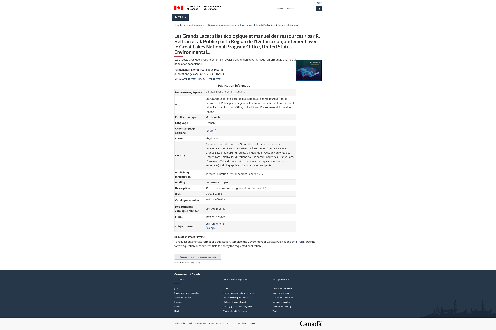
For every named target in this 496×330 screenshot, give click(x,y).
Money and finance (281, 293)
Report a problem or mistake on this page (198, 257)
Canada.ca (180, 25)
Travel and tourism (182, 297)
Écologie (211, 228)
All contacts (179, 279)
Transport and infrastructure (236, 311)
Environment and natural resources (238, 293)
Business (178, 302)
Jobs (176, 288)
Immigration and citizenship (186, 293)
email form (298, 241)
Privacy (252, 323)
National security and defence (236, 297)
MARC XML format (185, 79)
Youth (275, 311)
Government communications (223, 25)
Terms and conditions (236, 323)
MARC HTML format (209, 79)
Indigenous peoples (281, 302)
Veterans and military (282, 306)
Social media (179, 323)
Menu (179, 17)
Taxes (225, 288)
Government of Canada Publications (257, 25)
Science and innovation (283, 297)
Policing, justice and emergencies (238, 306)
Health (177, 311)
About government (196, 25)
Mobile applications (197, 323)
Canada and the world (282, 288)
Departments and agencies (235, 279)
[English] (211, 130)
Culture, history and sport (234, 302)
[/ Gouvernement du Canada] (197, 8)
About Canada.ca (216, 323)
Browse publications (288, 25)
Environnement (215, 223)
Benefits (177, 306)
